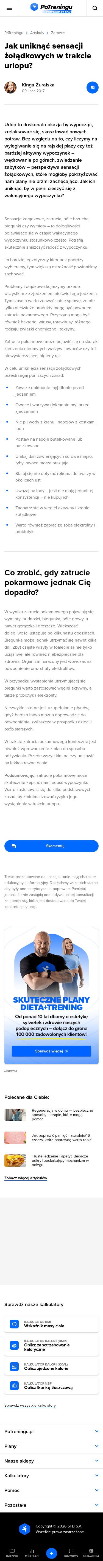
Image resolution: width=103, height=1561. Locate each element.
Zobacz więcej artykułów (25, 1178)
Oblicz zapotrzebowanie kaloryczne (47, 1345)
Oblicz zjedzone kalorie (46, 1367)
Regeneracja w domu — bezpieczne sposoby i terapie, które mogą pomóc (62, 1114)
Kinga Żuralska (38, 85)
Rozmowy (71, 1556)
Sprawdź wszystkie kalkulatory (30, 1405)
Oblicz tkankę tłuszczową (48, 1386)
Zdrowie (58, 33)
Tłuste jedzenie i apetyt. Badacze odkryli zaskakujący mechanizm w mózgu (60, 1160)
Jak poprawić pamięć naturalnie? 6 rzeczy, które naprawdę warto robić (61, 1137)
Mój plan (31, 1556)
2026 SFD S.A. (69, 1526)
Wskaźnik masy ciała (44, 1324)
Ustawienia (91, 1556)
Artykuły (37, 33)
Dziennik (12, 1556)
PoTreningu (13, 33)
